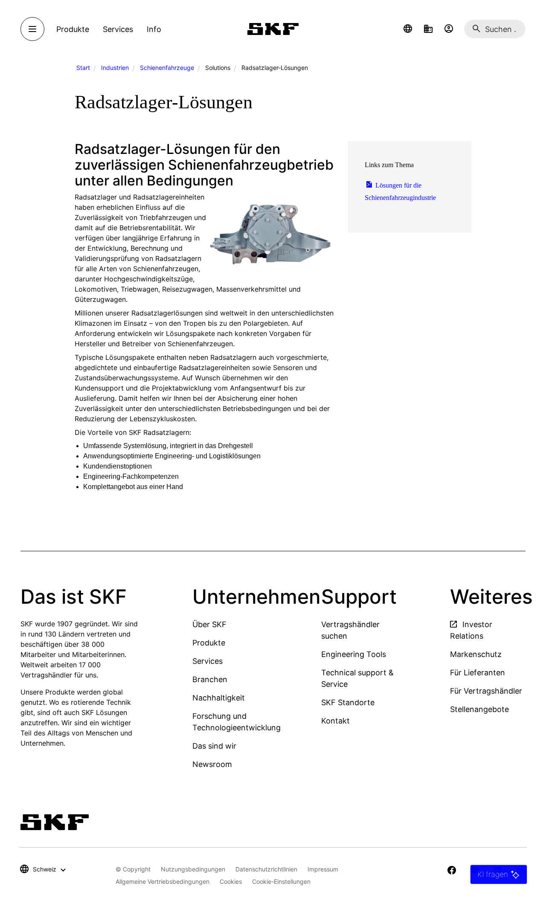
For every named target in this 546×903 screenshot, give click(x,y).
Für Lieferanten (477, 672)
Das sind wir (214, 745)
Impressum (323, 869)
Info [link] (154, 29)
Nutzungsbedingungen (193, 869)
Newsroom (212, 764)
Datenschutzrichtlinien (266, 869)
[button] (408, 29)
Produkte (208, 642)
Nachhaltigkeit (218, 697)
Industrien (115, 67)
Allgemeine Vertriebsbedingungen (162, 881)
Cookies (231, 881)
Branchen (209, 679)
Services (207, 661)
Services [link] (118, 29)
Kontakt (335, 720)
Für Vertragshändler (486, 690)
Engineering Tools (353, 654)
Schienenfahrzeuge (167, 67)
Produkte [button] (72, 29)
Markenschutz (476, 654)
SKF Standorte (348, 702)
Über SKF (209, 624)
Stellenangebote (479, 709)
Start (83, 67)
